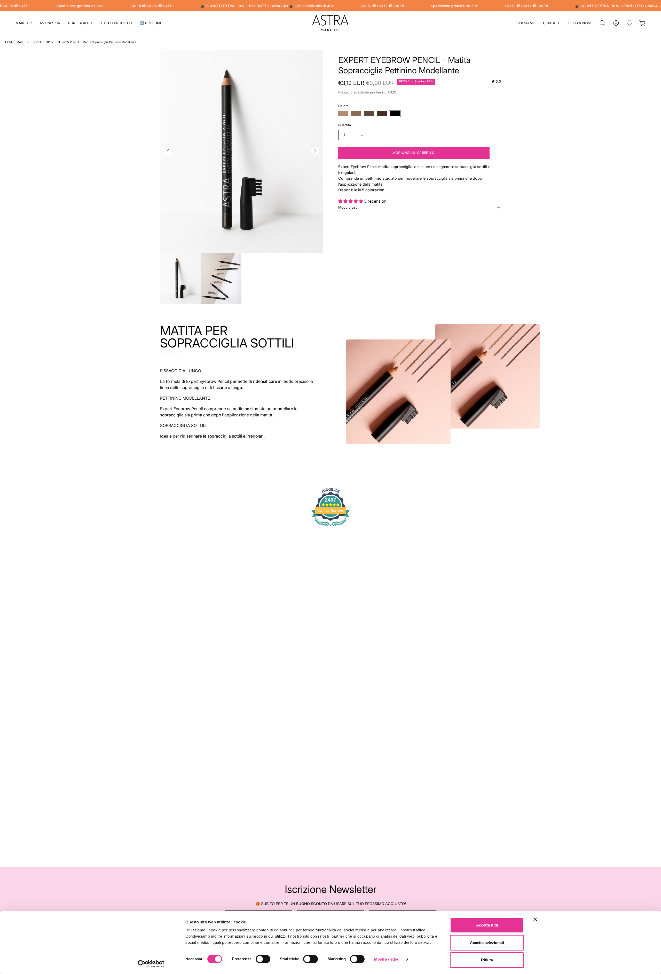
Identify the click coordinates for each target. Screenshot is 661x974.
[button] (50, 23)
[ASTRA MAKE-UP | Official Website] (330, 23)
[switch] (263, 959)
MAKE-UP (23, 42)
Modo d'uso (348, 207)
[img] (496, 81)
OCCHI (37, 42)
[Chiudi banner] (535, 919)
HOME (9, 42)
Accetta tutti (487, 925)
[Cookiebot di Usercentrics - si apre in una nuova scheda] (151, 964)
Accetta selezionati (487, 942)
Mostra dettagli (388, 959)
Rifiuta (487, 960)
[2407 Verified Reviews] (330, 527)
